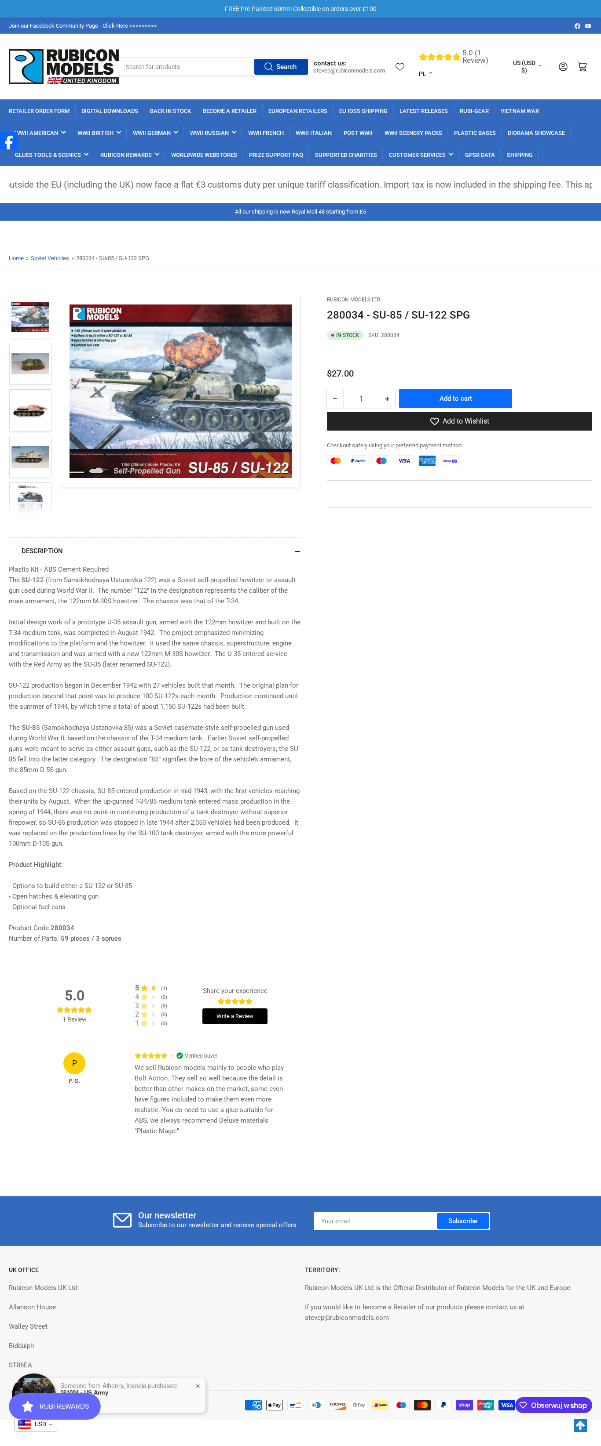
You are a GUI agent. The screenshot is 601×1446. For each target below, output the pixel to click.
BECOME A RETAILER (230, 111)
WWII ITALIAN (314, 133)
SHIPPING (520, 155)
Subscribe (462, 1221)
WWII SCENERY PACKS (413, 133)
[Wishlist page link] (400, 66)
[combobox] (214, 67)
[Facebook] (9, 140)
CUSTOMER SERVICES (417, 155)
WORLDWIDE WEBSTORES (204, 155)
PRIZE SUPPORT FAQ (276, 155)
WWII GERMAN (152, 133)
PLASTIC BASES (475, 133)
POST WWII (358, 133)
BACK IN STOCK (170, 111)
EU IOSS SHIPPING (363, 111)
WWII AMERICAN (36, 133)
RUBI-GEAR (474, 111)
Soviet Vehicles (50, 258)
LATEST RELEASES (423, 111)
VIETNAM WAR (520, 111)
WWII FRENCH (266, 133)
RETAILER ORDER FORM (39, 111)
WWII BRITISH (95, 133)
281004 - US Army (84, 1391)
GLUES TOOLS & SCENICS (48, 155)
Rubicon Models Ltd (353, 300)
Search (286, 67)
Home (16, 258)
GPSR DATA (480, 155)
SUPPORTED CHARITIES (346, 155)
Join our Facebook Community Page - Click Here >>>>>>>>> (83, 25)
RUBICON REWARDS (126, 155)
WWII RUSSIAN (209, 133)
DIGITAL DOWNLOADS (109, 111)
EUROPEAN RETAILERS (297, 111)
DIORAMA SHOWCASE (536, 133)
